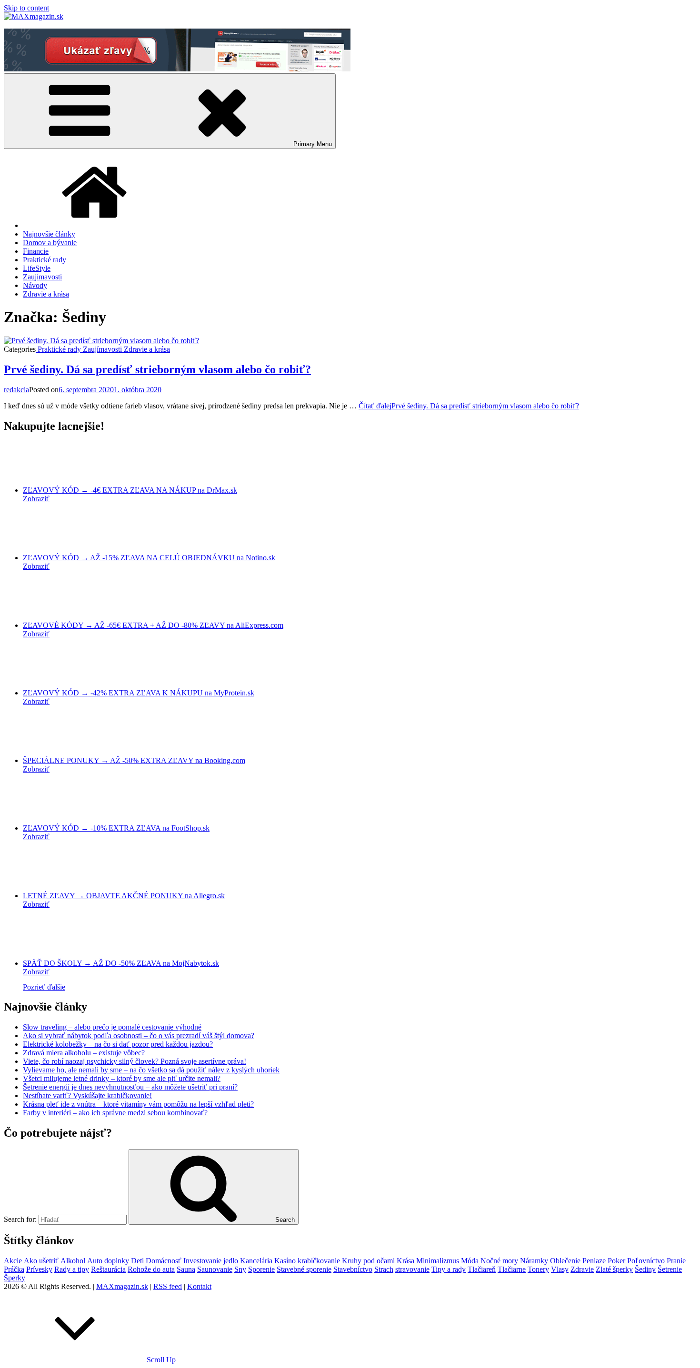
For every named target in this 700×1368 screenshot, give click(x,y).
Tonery (538, 1269)
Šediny (645, 1269)
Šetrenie (670, 1269)
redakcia (16, 390)
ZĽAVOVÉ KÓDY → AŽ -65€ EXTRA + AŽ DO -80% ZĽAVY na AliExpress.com (153, 625)
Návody (35, 285)
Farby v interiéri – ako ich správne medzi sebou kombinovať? (115, 1113)
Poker (616, 1261)
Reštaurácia (108, 1269)
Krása (405, 1261)
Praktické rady (44, 260)
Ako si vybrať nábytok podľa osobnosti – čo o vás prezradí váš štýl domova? (138, 1035)
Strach (383, 1269)
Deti (137, 1261)
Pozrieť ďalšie (44, 987)
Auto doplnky (108, 1261)
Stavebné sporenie (304, 1269)
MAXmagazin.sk (122, 1286)
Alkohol (72, 1261)
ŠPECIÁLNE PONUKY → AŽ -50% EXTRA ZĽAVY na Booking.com (134, 760)
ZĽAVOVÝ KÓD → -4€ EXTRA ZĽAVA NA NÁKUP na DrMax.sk (130, 490)
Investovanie (202, 1261)
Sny (240, 1269)
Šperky (14, 1278)
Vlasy (560, 1269)
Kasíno (285, 1261)
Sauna (186, 1269)
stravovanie (412, 1269)
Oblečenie (565, 1261)
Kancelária (256, 1261)
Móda (470, 1261)
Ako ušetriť (41, 1261)
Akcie (13, 1261)
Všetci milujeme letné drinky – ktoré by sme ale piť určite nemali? (121, 1078)
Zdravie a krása (46, 294)
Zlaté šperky (614, 1269)
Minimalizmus (437, 1261)
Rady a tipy (71, 1269)
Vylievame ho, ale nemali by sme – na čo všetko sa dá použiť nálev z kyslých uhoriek (151, 1070)
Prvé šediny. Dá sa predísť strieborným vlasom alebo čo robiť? (157, 369)
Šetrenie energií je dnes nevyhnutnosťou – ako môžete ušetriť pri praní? (130, 1087)
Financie (36, 251)
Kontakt (199, 1286)
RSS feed (167, 1286)
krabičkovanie (319, 1261)
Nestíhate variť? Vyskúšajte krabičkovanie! (87, 1095)
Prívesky (39, 1269)
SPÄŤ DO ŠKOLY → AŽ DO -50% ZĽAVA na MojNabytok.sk (121, 963)
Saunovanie (214, 1269)
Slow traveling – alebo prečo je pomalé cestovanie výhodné (112, 1027)
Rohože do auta (151, 1269)
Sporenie (261, 1269)
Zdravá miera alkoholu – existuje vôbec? (84, 1053)
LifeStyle (36, 268)
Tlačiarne (512, 1269)
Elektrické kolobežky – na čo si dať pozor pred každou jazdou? (118, 1044)
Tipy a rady (448, 1269)
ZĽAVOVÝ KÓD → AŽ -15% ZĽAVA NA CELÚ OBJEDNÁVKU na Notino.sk (149, 558)
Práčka (14, 1269)
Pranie (676, 1261)
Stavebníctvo (352, 1269)
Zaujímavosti (42, 277)
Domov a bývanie (50, 242)
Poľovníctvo (646, 1261)
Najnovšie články (49, 234)
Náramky (534, 1261)
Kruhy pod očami (368, 1261)
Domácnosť (163, 1261)
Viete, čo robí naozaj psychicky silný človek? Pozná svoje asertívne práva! (134, 1061)
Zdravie (582, 1269)
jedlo (230, 1261)
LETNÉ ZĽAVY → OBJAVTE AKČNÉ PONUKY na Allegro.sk (124, 896)
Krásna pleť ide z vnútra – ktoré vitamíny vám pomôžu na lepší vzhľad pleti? (138, 1104)
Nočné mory (499, 1261)
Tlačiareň (482, 1269)
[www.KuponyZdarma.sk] (177, 69)
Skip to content (26, 8)
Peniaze (594, 1261)
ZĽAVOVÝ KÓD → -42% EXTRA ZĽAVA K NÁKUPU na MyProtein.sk (138, 693)
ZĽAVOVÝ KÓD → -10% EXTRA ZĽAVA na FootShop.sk (116, 828)
